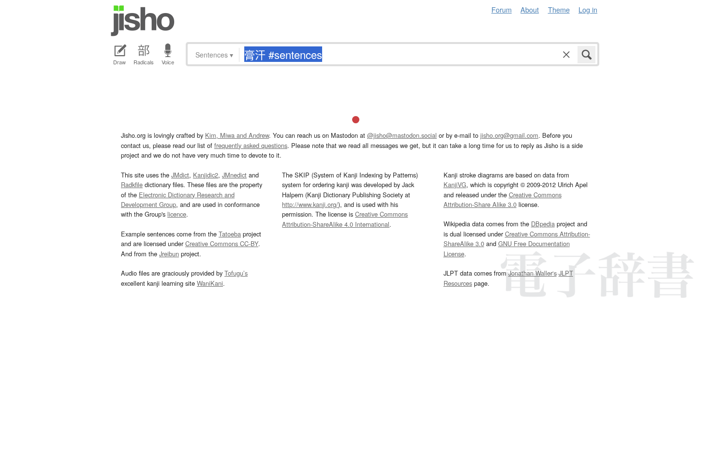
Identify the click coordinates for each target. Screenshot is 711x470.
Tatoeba (230, 233)
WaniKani (210, 283)
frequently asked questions (250, 145)
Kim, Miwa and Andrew (237, 135)
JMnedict (234, 174)
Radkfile (132, 184)
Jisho (143, 20)
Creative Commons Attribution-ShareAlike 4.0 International (345, 218)
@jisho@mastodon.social (402, 135)
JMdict (180, 174)
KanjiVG (455, 184)
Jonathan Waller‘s (532, 273)
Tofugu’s (236, 273)
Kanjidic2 (205, 174)
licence (176, 214)
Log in (587, 9)
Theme (559, 9)
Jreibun (169, 253)
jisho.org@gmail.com (509, 135)
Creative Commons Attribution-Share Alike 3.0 (503, 199)
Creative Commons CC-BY (221, 243)
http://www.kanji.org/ (310, 204)
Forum (501, 9)
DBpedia (543, 223)
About (529, 9)
